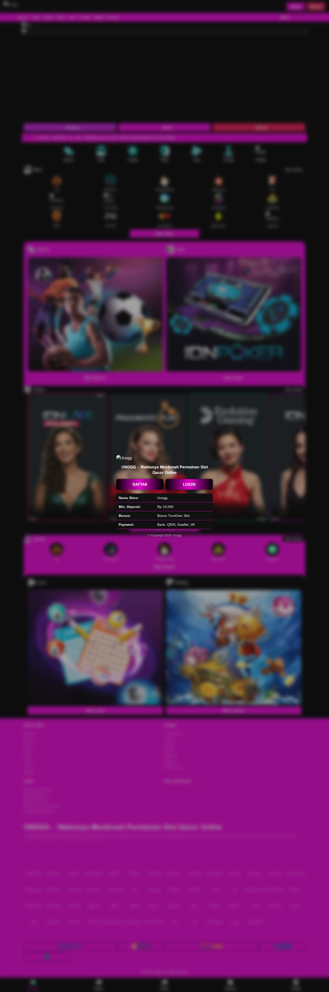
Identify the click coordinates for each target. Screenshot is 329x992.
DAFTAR (139, 484)
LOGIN (189, 484)
